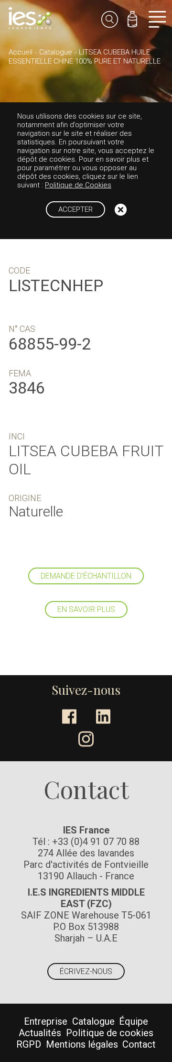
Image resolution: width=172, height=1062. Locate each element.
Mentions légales (82, 1044)
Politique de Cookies (78, 185)
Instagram (86, 739)
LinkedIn (103, 716)
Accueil (20, 52)
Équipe (133, 1021)
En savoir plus (86, 609)
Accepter (75, 209)
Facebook (69, 716)
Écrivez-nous (86, 971)
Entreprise (45, 1021)
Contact (139, 1044)
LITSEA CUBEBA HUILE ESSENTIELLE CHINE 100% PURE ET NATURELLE (85, 57)
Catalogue (55, 52)
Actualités (40, 1033)
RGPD (28, 1044)
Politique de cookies (109, 1033)
